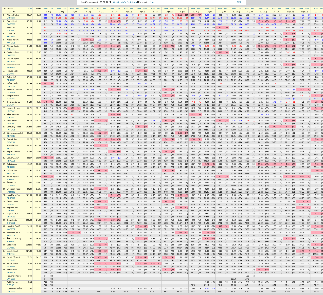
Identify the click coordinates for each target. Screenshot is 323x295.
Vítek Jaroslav (13, 114)
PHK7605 (11, 198)
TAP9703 (10, 254)
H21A (151, 2)
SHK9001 (11, 167)
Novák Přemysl (13, 257)
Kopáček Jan (12, 208)
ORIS (239, 2)
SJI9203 (10, 242)
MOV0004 (11, 266)
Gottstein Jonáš (13, 102)
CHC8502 (11, 86)
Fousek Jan (12, 139)
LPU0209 (11, 18)
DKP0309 (11, 93)
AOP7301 (11, 229)
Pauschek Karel (13, 232)
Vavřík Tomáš (12, 263)
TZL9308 (10, 99)
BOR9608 (11, 24)
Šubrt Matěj (11, 245)
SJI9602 (10, 179)
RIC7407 (10, 285)
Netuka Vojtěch (13, 58)
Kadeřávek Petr (13, 195)
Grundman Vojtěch (14, 288)
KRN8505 (11, 148)
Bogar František (13, 152)
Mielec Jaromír (13, 40)
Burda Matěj (12, 21)
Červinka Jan (12, 220)
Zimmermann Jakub (15, 133)
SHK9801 (11, 37)
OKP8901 (11, 223)
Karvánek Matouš (14, 276)
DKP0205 (11, 248)
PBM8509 (11, 235)
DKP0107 (11, 260)
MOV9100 (11, 142)
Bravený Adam (13, 158)
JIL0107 (10, 105)
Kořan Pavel (12, 270)
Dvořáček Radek (14, 189)
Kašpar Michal (13, 96)
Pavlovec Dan (13, 52)
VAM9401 (11, 192)
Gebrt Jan (11, 34)
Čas (30, 9)
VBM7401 (11, 273)
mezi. (46, 9)
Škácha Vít (11, 183)
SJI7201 (10, 117)
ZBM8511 (11, 173)
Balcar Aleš (11, 77)
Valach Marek (12, 251)
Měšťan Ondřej (13, 46)
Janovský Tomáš (14, 127)
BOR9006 (11, 279)
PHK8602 (11, 80)
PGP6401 (11, 130)
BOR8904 (11, 155)
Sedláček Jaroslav (14, 89)
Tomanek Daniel (13, 65)
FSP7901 (11, 124)
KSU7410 (11, 68)
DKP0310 (11, 186)
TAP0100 (10, 49)
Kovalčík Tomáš (13, 226)
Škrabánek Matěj (14, 239)
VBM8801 (11, 161)
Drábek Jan (12, 170)
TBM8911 (11, 136)
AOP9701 (11, 43)
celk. (51, 9)
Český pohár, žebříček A (125, 2)
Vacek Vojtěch (13, 176)
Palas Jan (11, 27)
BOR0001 (11, 55)
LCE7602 (11, 111)
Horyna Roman (13, 108)
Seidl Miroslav (12, 282)
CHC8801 (11, 291)
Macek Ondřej (13, 15)
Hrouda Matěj (12, 71)
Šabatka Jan (12, 164)
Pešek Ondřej (12, 83)
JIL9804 (10, 74)
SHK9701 (11, 61)
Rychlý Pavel (12, 145)
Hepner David (12, 214)
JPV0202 (10, 204)
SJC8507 (11, 30)
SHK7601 (11, 217)
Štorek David (12, 201)
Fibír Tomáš (12, 121)
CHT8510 (11, 211)
